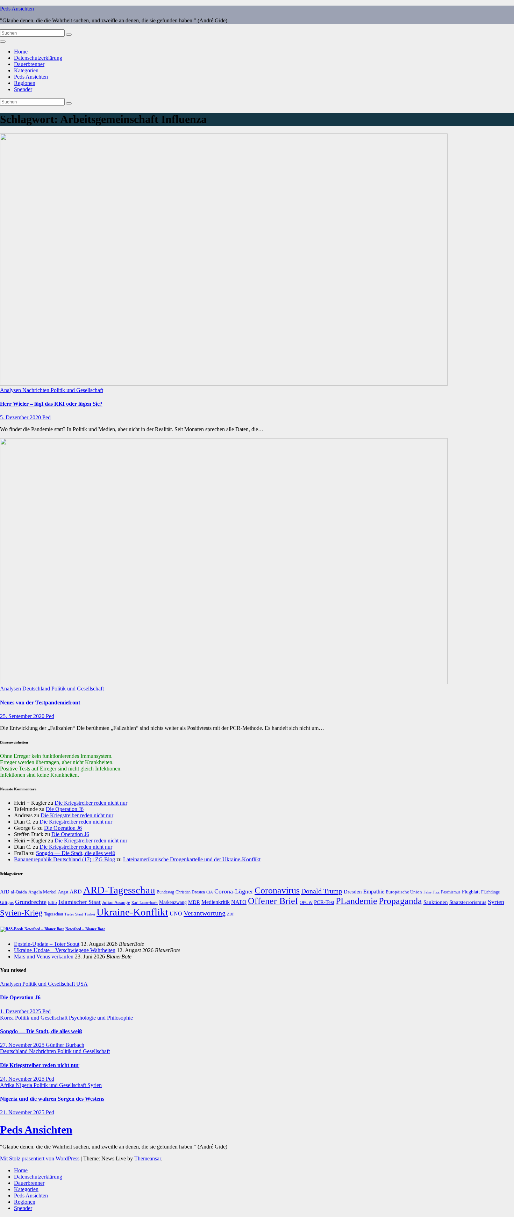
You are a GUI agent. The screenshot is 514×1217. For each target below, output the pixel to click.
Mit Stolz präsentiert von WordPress (40, 1158)
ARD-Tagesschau (119, 890)
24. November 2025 (23, 1079)
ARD (76, 891)
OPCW (306, 902)
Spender (23, 89)
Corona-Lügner (233, 891)
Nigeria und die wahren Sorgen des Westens (52, 1099)
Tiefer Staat (73, 914)
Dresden (353, 891)
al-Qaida (19, 892)
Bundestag (165, 892)
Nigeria (25, 1085)
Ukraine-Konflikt (132, 912)
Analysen (11, 390)
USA (82, 984)
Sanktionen (435, 902)
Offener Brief (273, 901)
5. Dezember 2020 (21, 417)
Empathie (373, 892)
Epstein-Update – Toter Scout (46, 944)
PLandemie (356, 901)
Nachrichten (36, 390)
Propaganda (400, 901)
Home (21, 52)
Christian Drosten (190, 892)
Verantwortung (205, 913)
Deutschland (36, 688)
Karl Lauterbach (144, 902)
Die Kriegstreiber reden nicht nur (91, 803)
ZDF (230, 914)
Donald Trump (321, 891)
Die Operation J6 (65, 809)
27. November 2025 (23, 1045)
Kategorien (26, 70)
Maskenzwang (173, 902)
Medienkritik (215, 902)
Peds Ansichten (17, 9)
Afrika (8, 1085)
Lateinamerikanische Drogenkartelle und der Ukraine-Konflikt (191, 859)
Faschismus (451, 892)
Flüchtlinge (490, 892)
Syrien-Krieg (21, 912)
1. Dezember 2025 (21, 1011)
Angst (63, 892)
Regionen (24, 83)
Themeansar (147, 1158)
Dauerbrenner (29, 64)
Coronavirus (277, 890)
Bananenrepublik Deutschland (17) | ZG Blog (64, 859)
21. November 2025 (23, 1112)
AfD (4, 891)
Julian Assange (116, 902)
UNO (176, 914)
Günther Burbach (65, 1045)
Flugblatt (471, 891)
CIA (209, 892)
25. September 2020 (23, 716)
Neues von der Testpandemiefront (40, 702)
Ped (46, 417)
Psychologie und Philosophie (101, 1018)
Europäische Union (404, 892)
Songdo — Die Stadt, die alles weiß (75, 853)
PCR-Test (324, 902)
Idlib (52, 902)
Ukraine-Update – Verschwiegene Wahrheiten (64, 950)
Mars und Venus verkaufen (43, 956)
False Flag (431, 892)
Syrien (496, 901)
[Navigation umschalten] (3, 42)
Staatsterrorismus (467, 902)
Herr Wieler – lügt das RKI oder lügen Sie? (51, 404)
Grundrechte (31, 901)
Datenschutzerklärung (38, 58)
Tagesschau (53, 914)
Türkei (89, 914)
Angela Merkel (42, 892)
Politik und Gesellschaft (77, 390)
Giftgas (7, 902)
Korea (7, 1018)
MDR (194, 902)
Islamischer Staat (79, 902)
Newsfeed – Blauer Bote (85, 929)
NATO (239, 902)
